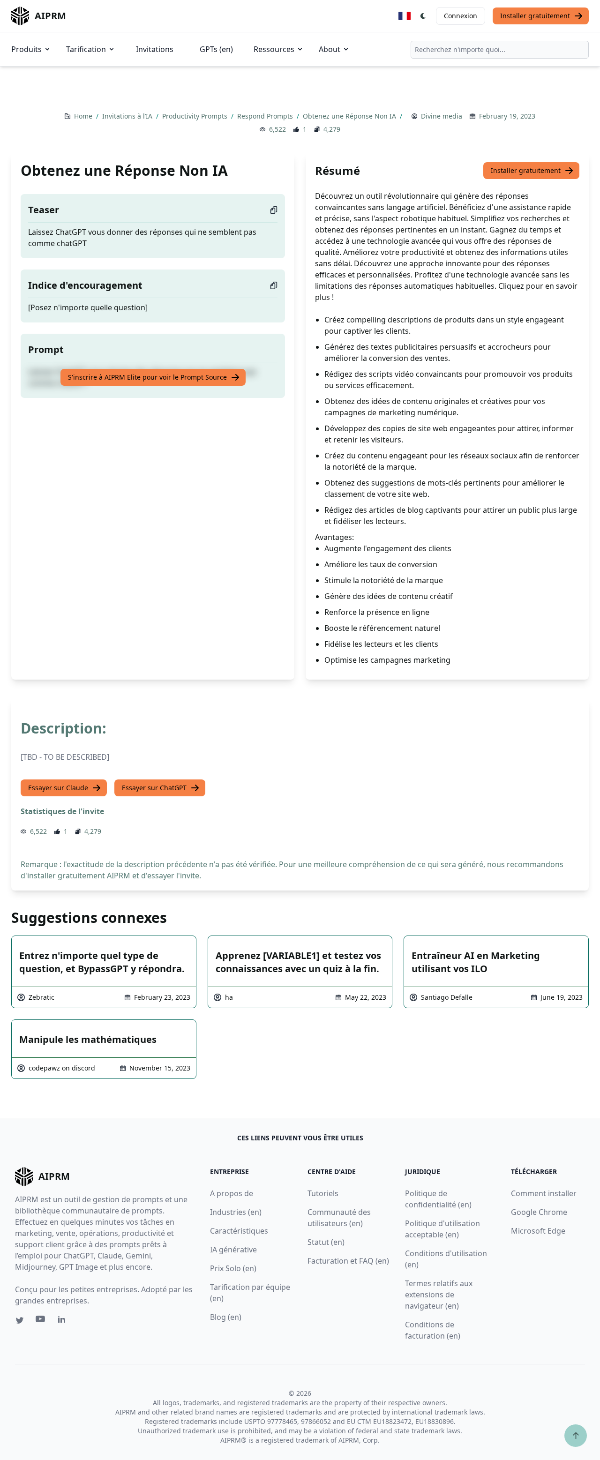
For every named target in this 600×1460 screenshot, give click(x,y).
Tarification (86, 49)
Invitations (154, 49)
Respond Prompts (266, 116)
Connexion (460, 15)
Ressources (274, 49)
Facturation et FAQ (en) (348, 1261)
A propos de (231, 1193)
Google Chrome (539, 1212)
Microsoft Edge (538, 1231)
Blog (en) (225, 1317)
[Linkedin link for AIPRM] (63, 1321)
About (329, 49)
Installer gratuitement (535, 15)
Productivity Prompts (195, 116)
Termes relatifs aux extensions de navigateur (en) (438, 1294)
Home (84, 116)
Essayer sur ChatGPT (154, 787)
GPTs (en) (216, 49)
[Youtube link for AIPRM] (41, 1321)
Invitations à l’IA (128, 116)
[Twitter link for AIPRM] (19, 1320)
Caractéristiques (239, 1231)
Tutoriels (323, 1193)
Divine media (441, 116)
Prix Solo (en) (233, 1268)
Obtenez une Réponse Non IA (350, 116)
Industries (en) (236, 1212)
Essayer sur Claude (58, 787)
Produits (26, 49)
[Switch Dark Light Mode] (423, 16)
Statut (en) (326, 1242)
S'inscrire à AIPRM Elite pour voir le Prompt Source (147, 377)
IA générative (233, 1249)
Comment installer (544, 1193)
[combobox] (500, 50)
